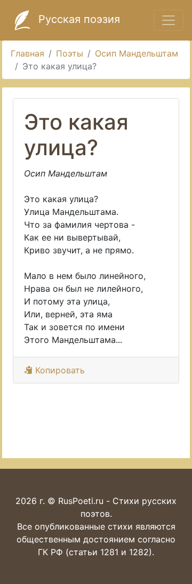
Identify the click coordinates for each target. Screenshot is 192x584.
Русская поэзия (77, 19)
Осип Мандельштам (136, 53)
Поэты (69, 53)
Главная (27, 53)
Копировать (59, 370)
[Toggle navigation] (168, 20)
